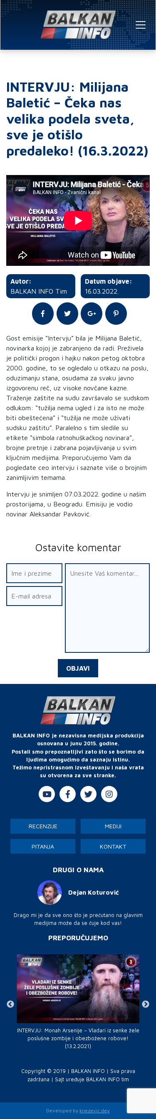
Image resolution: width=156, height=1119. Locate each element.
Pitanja (43, 846)
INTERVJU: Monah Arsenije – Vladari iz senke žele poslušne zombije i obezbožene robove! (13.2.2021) (78, 1038)
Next (145, 1004)
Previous (10, 1004)
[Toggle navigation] (141, 25)
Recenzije (43, 826)
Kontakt (113, 846)
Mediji (113, 826)
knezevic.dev (94, 1110)
